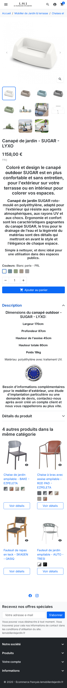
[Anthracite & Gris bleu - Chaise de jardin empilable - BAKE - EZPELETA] (6, 489)
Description (12, 305)
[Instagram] (37, 595)
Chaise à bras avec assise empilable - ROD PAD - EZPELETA (50, 481)
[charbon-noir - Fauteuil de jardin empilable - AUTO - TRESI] (45, 564)
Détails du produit (17, 416)
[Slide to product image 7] (42, 110)
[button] (48, 4)
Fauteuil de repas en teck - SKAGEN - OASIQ (16, 554)
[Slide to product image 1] (9, 93)
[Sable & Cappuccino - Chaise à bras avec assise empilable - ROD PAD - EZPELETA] (56, 493)
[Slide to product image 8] (58, 110)
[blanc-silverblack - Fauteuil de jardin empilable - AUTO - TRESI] (39, 564)
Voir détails (16, 506)
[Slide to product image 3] (42, 93)
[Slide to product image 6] (25, 110)
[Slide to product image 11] (42, 126)
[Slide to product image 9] (9, 126)
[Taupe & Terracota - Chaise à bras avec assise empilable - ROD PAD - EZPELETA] (45, 499)
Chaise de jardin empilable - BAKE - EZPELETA (16, 479)
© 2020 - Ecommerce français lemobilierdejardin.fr (33, 681)
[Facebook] (30, 595)
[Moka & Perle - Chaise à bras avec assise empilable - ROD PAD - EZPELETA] (51, 493)
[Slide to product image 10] (25, 126)
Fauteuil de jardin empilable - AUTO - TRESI (50, 554)
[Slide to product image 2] (25, 93)
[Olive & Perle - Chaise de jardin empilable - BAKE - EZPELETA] (23, 489)
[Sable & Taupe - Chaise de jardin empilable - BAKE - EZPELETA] (17, 489)
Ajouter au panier (34, 290)
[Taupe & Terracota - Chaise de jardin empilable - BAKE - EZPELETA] (11, 489)
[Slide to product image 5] (9, 110)
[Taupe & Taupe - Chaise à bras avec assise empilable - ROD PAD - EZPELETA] (39, 499)
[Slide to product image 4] (58, 93)
